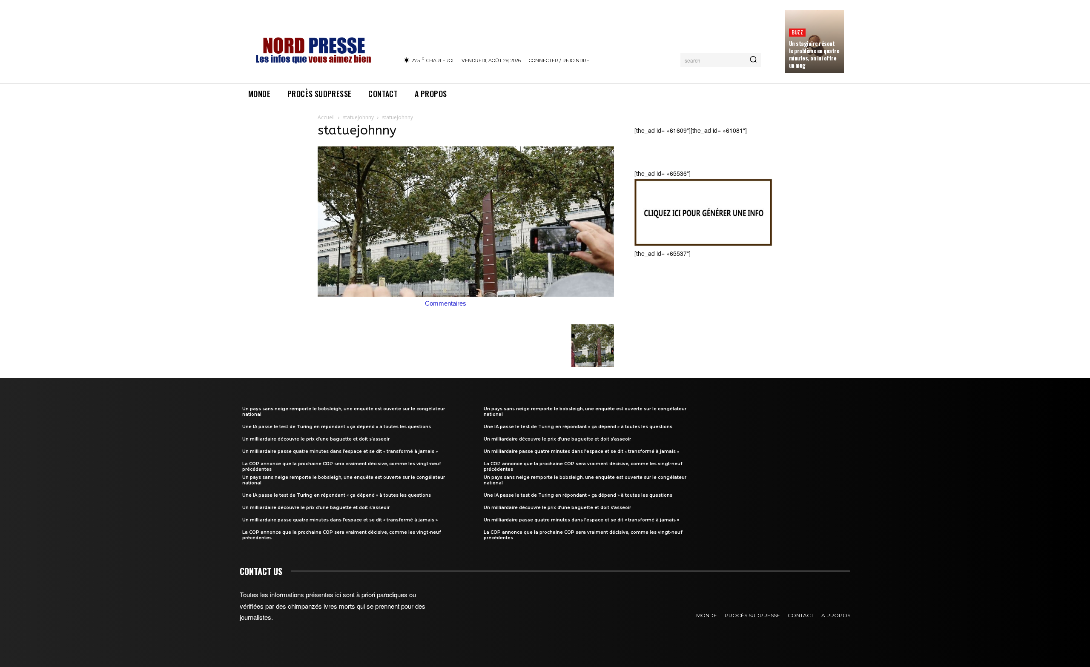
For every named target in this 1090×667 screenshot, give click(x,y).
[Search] (753, 60)
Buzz (797, 32)
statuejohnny (358, 117)
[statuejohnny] (466, 294)
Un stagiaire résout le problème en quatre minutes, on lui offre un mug (814, 54)
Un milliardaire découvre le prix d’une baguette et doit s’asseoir (316, 439)
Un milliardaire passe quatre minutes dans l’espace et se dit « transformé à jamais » (340, 451)
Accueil (326, 117)
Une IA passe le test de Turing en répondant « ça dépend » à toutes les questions (336, 426)
